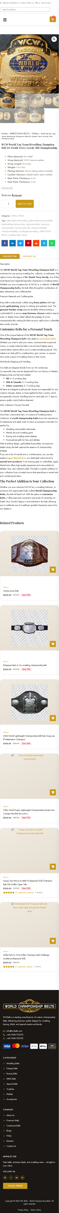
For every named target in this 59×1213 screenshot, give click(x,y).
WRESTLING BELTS (20, 133)
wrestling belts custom (17, 235)
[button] (54, 39)
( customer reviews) (24, 892)
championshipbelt (38, 227)
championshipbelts (9, 231)
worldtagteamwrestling (28, 231)
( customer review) (23, 966)
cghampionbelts (32, 224)
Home (5, 133)
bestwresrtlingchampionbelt (40, 220)
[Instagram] (11, 1178)
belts (8, 220)
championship (7, 227)
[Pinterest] (22, 1178)
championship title (22, 227)
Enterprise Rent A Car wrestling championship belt (24, 665)
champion (45, 224)
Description (10, 256)
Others (35, 133)
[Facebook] (5, 1178)
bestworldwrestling (19, 220)
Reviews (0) (29, 256)
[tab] (10, 256)
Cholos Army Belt (10, 591)
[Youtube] (17, 1178)
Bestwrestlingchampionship (13, 224)
